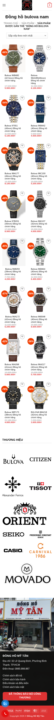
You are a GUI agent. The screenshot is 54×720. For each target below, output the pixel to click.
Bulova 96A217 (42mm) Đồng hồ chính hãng (39, 367)
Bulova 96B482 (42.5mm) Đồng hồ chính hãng (14, 78)
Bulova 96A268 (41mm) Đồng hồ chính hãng (13, 367)
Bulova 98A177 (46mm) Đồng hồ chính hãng (13, 176)
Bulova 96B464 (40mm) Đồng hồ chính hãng (39, 271)
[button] (4, 5)
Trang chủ (11, 23)
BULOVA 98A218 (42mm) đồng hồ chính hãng (39, 415)
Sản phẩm (27, 23)
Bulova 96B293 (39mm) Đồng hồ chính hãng (13, 271)
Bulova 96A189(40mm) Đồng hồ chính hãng (38, 79)
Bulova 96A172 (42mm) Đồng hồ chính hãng (13, 319)
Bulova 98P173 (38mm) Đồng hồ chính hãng (13, 415)
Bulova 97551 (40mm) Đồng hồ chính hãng (13, 128)
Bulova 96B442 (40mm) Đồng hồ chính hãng (39, 128)
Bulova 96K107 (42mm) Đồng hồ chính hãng (39, 224)
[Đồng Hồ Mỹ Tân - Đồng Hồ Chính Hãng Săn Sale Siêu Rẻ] (27, 5)
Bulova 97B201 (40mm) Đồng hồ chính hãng (13, 224)
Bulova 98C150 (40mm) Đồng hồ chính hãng (39, 176)
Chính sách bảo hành (14, 679)
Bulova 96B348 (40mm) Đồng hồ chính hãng (39, 319)
